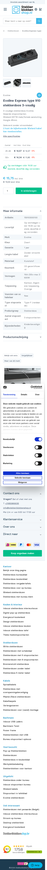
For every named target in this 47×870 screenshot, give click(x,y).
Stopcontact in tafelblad (15, 793)
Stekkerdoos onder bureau (16, 780)
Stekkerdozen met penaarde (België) (21, 809)
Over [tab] (37, 394)
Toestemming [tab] (9, 394)
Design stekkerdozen (13, 621)
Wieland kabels (10, 789)
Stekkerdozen (10, 755)
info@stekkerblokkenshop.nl (17, 508)
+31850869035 (12, 503)
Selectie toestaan (22, 478)
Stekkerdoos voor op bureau (17, 588)
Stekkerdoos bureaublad (15, 574)
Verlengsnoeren (11, 705)
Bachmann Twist (11, 726)
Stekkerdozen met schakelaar (17, 651)
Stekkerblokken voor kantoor (17, 768)
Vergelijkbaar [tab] (26, 355)
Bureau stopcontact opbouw (17, 739)
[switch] (38, 447)
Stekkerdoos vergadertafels (17, 583)
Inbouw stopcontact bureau (16, 784)
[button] (22, 493)
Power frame (9, 730)
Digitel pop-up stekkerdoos (16, 612)
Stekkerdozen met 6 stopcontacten (20, 655)
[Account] (36, 9)
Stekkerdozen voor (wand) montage (20, 710)
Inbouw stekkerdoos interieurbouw (20, 608)
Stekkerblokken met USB (15, 734)
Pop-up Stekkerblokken (15, 751)
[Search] (39, 21)
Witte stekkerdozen (13, 646)
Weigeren (22, 482)
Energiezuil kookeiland (14, 617)
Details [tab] (24, 394)
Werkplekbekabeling (13, 764)
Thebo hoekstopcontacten (16, 634)
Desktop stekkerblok (13, 822)
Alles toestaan (22, 473)
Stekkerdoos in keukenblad (16, 759)
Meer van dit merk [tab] (12, 361)
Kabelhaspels (9, 701)
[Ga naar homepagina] (4, 31)
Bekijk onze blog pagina (14, 570)
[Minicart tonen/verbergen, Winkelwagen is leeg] (40, 9)
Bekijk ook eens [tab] (10, 355)
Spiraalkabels (9, 684)
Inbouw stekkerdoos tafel (15, 630)
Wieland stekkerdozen (14, 592)
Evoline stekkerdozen (13, 797)
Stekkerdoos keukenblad (15, 579)
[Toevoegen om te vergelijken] (39, 95)
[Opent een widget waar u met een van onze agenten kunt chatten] (35, 865)
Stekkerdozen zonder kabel (16, 668)
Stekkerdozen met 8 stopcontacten (20, 659)
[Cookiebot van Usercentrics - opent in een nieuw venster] (31, 387)
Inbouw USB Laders (12, 721)
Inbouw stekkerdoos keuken (17, 626)
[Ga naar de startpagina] (22, 10)
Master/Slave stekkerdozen (16, 696)
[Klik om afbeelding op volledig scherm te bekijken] (22, 57)
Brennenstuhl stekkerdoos (16, 664)
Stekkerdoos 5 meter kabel (16, 673)
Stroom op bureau (12, 818)
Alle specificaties (11, 136)
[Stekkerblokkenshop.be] (22, 833)
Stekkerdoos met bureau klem (18, 596)
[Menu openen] (5, 9)
